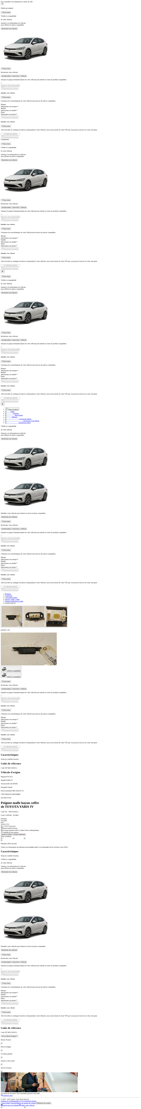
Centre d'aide (5, 1103)
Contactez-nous (7, 1095)
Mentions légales (30, 1101)
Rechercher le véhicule (11, 89)
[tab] (6, 76)
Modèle (3, 108)
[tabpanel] (70, 109)
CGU (23, 1101)
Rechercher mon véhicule (9, 28)
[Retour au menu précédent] (3, 271)
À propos (12, 1103)
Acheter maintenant (19, 834)
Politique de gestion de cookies (25, 1103)
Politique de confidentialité (9, 1101)
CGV (20, 1101)
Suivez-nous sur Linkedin (10, 1105)
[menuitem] (12, 409)
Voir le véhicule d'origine (9, 1036)
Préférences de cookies (43, 1103)
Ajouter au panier (7, 834)
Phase (3, 112)
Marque (3, 104)
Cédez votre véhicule (28, 1105)
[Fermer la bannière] (2, 4)
